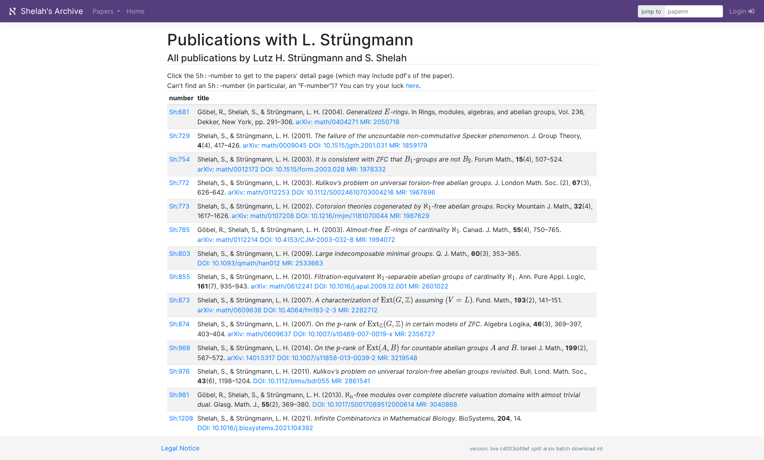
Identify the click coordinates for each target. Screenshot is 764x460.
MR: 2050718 (380, 122)
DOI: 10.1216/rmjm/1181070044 (342, 216)
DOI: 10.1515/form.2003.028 (303, 169)
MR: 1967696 (415, 192)
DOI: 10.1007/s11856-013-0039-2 (326, 358)
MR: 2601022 (428, 286)
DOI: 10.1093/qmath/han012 (238, 263)
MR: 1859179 (408, 145)
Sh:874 (179, 324)
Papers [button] (104, 11)
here (412, 86)
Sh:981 (179, 395)
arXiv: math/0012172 (228, 169)
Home (135, 11)
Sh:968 (179, 348)
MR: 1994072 (375, 240)
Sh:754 (179, 159)
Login (738, 11)
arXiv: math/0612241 (281, 286)
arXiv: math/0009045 (275, 145)
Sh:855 (179, 277)
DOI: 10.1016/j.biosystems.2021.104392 (255, 428)
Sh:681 (179, 112)
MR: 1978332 (366, 169)
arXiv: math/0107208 (263, 216)
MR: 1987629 (409, 216)
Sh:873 (179, 300)
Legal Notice (180, 448)
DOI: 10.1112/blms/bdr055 (291, 381)
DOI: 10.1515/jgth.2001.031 (348, 145)
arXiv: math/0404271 (327, 122)
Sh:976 (179, 371)
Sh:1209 (181, 418)
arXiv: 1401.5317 (251, 358)
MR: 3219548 (397, 358)
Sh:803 (179, 253)
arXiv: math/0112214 (227, 240)
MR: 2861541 (350, 381)
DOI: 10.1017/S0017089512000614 (363, 404)
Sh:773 (179, 206)
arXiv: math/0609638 (229, 310)
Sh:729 (179, 136)
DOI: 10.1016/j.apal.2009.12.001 (360, 286)
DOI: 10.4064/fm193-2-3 (299, 310)
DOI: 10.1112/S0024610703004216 (343, 192)
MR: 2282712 (358, 310)
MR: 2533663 (302, 263)
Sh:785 (179, 230)
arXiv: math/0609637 (259, 334)
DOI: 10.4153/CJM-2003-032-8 (307, 240)
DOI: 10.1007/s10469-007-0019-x (343, 334)
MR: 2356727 (415, 334)
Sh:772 (179, 183)
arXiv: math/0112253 (259, 192)
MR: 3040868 (436, 404)
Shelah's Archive (50, 11)
